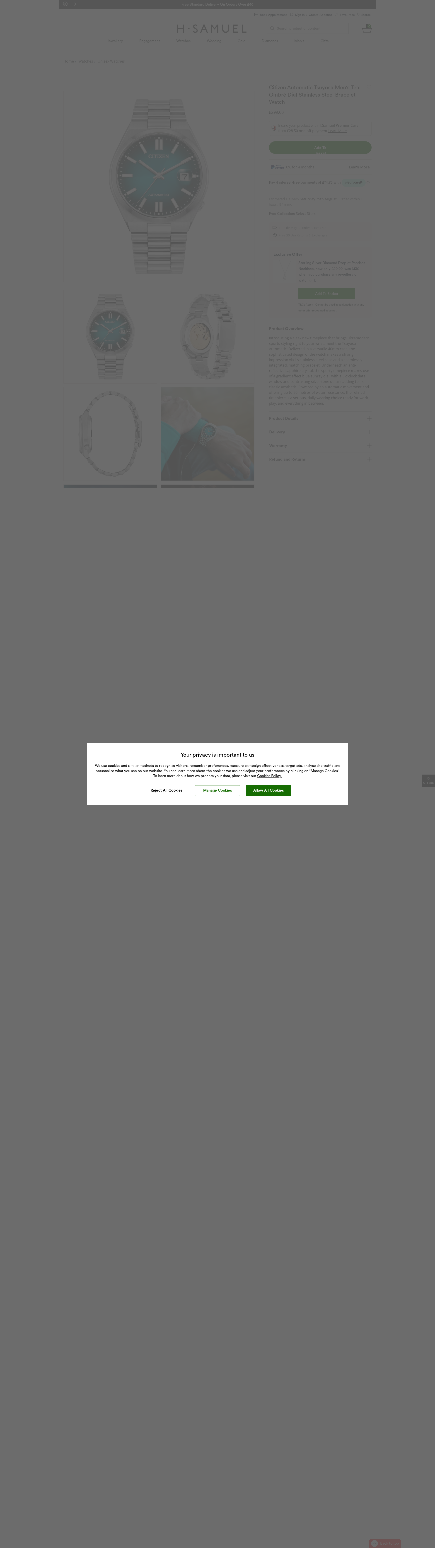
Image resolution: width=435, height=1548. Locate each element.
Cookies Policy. (269, 776)
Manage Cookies (217, 790)
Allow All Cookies (268, 790)
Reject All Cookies (167, 790)
